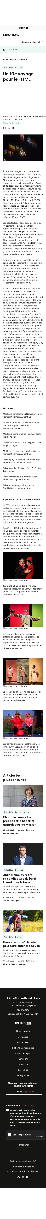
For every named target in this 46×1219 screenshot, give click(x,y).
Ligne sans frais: (23, 1014)
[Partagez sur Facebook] (4, 128)
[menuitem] (32, 42)
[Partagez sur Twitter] (8, 128)
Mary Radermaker (12, 123)
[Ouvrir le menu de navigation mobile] (41, 35)
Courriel (24, 1092)
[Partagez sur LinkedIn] (13, 128)
